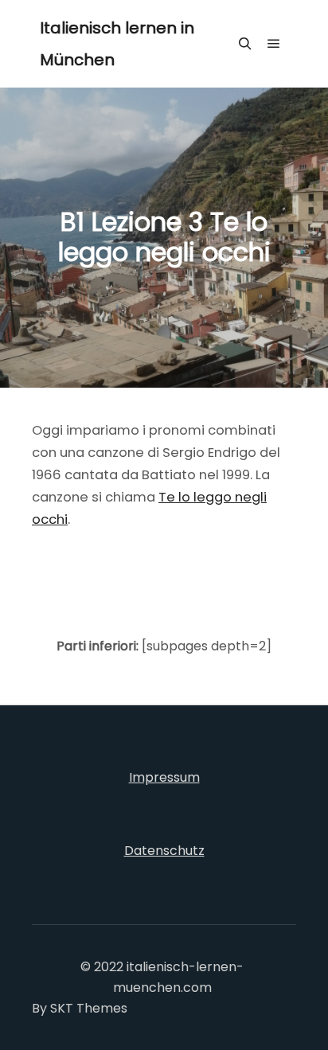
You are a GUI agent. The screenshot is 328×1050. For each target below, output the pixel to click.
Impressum (164, 777)
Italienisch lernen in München (117, 44)
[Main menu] (274, 43)
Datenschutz (164, 850)
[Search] (245, 43)
